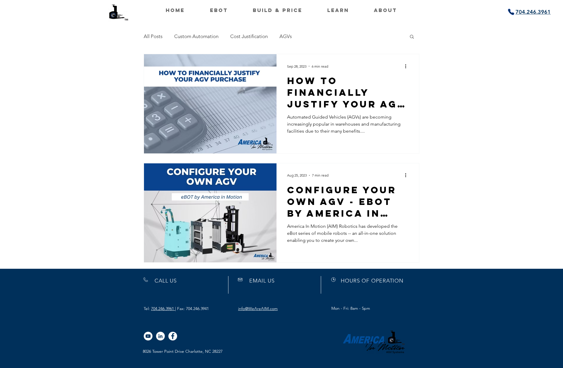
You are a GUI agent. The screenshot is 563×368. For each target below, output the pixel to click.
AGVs (285, 36)
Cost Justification (249, 36)
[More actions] (407, 66)
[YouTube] (148, 336)
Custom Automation (196, 36)
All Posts (153, 36)
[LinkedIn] (160, 336)
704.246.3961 (163, 308)
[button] (412, 37)
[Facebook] (172, 336)
